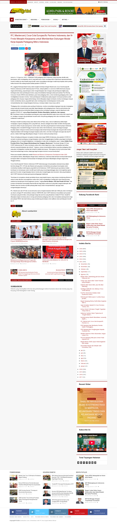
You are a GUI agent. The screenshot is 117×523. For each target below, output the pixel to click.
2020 (81, 369)
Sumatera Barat (21, 19)
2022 (81, 259)
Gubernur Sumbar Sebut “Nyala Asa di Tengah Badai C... (92, 314)
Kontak (41, 2)
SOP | (32, 516)
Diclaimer (68, 516)
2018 (81, 374)
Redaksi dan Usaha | (16, 516)
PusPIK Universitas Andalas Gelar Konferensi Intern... (90, 293)
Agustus (83, 274)
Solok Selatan (67, 2)
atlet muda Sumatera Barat (53, 26)
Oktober (83, 269)
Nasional (34, 19)
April (82, 358)
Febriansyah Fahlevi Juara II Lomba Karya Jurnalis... (93, 297)
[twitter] (101, 2)
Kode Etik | (26, 516)
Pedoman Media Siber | (42, 516)
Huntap (91, 398)
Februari (83, 363)
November (84, 266)
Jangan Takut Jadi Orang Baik (32, 26)
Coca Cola (19, 206)
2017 (81, 377)
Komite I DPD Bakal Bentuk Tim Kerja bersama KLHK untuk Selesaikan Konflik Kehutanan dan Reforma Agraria (62, 493)
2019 (81, 372)
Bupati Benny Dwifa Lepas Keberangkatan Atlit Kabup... (93, 342)
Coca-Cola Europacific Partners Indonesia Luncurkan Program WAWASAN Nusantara (25, 240)
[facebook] (99, 2)
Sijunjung (53, 2)
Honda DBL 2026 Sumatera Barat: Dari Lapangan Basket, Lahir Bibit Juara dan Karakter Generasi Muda (89, 26)
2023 (81, 256)
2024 (81, 254)
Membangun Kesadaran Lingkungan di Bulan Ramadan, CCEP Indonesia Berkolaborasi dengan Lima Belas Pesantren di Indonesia (57, 239)
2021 (81, 261)
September (84, 272)
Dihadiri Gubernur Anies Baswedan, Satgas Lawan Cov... (93, 334)
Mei (82, 355)
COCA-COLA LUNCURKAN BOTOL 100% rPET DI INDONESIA (55, 260)
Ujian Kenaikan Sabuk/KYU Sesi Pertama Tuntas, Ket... (92, 305)
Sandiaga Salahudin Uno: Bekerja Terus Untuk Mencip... (92, 289)
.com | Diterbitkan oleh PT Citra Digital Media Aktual (38, 520)
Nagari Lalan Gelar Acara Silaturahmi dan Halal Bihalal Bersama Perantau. (95, 225)
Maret (83, 361)
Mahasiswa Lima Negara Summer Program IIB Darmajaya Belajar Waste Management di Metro (24, 260)
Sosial (55, 19)
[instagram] (103, 2)
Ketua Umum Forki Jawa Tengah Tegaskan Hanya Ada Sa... (93, 309)
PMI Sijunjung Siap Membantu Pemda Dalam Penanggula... (91, 326)
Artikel (64, 19)
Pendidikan (45, 19)
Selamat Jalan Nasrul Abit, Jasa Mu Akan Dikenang (92, 285)
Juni (82, 353)
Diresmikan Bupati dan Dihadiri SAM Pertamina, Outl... (91, 346)
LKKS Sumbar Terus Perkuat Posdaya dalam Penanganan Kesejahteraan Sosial (29, 499)
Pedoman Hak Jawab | (57, 516)
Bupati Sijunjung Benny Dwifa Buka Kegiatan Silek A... (93, 301)
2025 (81, 251)
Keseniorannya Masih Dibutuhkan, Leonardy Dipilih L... (93, 318)
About (36, 2)
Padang (60, 2)
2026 (81, 248)
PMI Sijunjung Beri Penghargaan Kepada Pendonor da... (92, 330)
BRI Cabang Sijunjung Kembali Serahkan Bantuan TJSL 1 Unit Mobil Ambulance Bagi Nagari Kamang (62, 477)
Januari (83, 366)
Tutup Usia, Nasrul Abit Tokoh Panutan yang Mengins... (92, 281)
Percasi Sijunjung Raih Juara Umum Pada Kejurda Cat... (92, 338)
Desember (84, 264)
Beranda (30, 2)
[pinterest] (105, 2)
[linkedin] (106, 2)
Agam (46, 2)
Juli (82, 350)
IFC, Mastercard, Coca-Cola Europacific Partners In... (92, 322)
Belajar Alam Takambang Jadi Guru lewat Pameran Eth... (92, 277)
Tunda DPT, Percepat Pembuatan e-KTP (63, 484)
